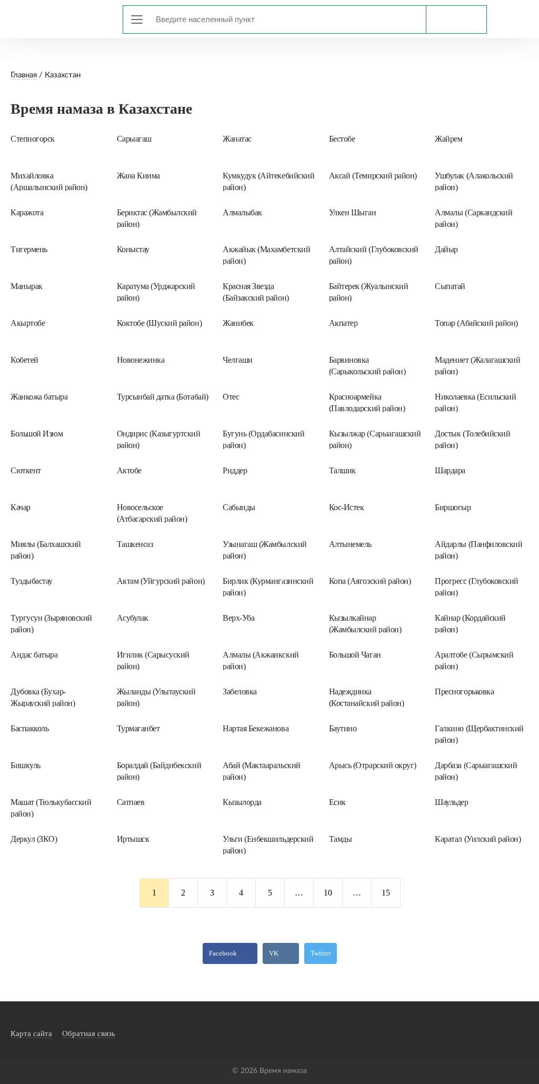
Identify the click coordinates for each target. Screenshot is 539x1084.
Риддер (235, 470)
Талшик (342, 470)
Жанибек (238, 323)
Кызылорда (242, 802)
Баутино (343, 728)
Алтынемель (350, 544)
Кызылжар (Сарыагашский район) (375, 439)
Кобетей (24, 359)
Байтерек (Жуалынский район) (368, 292)
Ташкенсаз (135, 544)
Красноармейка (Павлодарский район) (367, 402)
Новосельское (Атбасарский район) (152, 513)
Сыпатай (450, 286)
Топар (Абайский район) (476, 323)
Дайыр (446, 249)
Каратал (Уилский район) (478, 838)
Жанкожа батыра (39, 396)
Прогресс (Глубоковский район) (476, 586)
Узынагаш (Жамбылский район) (264, 550)
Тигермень (29, 249)
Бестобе (342, 138)
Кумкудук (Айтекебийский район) (268, 181)
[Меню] (136, 19)
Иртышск (133, 838)
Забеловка (240, 691)
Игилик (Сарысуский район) (153, 660)
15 (386, 892)
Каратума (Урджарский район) (156, 292)
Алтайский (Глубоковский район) (373, 255)
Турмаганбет (138, 728)
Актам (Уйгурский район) (161, 580)
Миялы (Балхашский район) (46, 550)
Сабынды (239, 507)
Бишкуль (26, 765)
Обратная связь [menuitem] (88, 1033)
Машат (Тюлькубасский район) (51, 808)
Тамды (340, 838)
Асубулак (132, 617)
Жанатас (237, 138)
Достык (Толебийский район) (472, 439)
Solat (58, 17)
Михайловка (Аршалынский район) (49, 181)
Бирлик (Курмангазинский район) (268, 586)
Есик (337, 802)
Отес (231, 396)
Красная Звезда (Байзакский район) (255, 292)
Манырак (27, 286)
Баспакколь (29, 728)
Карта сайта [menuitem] (31, 1033)
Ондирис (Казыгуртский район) (159, 439)
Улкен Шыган (352, 212)
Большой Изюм (37, 433)
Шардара (450, 470)
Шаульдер (451, 802)
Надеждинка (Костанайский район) (366, 697)
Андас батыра (34, 654)
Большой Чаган (355, 654)
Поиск (456, 19)
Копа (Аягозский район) (370, 580)
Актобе (129, 470)
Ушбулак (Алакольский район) (474, 181)
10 (328, 892)
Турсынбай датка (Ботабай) (162, 396)
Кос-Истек (346, 507)
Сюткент (26, 470)
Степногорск (33, 138)
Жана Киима (138, 175)
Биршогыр (453, 507)
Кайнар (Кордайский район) (470, 623)
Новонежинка (141, 359)
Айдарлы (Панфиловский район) (478, 550)
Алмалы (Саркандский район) (473, 218)
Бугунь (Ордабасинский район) (263, 439)
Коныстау (133, 249)
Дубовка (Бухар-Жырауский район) (43, 697)
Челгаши (238, 359)
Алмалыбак (242, 212)
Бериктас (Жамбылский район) (157, 218)
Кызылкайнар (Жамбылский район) (365, 623)
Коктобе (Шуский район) (159, 323)
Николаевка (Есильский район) (475, 402)
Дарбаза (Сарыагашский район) (476, 771)
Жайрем (448, 138)
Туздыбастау (32, 580)
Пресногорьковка (464, 691)
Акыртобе (28, 323)
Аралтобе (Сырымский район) (474, 660)
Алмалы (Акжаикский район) (260, 660)
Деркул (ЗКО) (34, 838)
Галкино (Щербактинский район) (479, 734)
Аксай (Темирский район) (373, 175)
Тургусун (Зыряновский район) (51, 623)
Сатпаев (131, 802)
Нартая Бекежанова (255, 728)
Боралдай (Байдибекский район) (159, 771)
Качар (21, 507)
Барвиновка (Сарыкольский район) (367, 365)
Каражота (27, 212)
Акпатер (343, 323)
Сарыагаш (134, 138)
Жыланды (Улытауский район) (156, 697)
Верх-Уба (238, 617)
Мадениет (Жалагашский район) (477, 365)
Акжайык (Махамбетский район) (266, 255)
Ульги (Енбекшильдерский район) (268, 844)
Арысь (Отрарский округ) (372, 765)
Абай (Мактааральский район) (261, 771)
